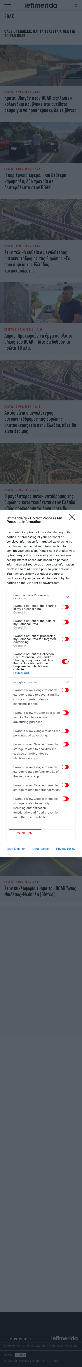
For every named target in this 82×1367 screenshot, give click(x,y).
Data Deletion (16, 848)
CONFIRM (25, 833)
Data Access (40, 848)
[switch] (65, 607)
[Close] (73, 518)
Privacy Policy (65, 848)
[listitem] (41, 597)
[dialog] (41, 683)
